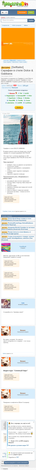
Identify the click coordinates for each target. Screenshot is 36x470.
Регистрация (22, 12)
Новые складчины (7, 62)
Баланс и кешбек (23, 62)
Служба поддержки (10, 17)
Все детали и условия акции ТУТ (18, 445)
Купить (19, 107)
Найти (31, 20)
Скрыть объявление (33, 422)
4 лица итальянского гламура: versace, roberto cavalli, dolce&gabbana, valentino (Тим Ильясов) (18, 238)
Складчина (5, 468)
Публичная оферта (24, 465)
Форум (2, 12)
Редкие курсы (13, 60)
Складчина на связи (21, 60)
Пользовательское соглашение (9, 465)
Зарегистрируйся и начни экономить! (16, 462)
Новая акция (6, 60)
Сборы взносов (15, 62)
